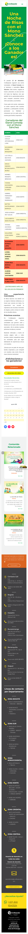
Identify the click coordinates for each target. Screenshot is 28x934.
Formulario (14, 565)
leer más (20, 476)
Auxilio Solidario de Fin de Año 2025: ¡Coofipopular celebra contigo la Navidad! (13, 397)
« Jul (5, 422)
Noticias (14, 498)
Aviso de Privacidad (14, 928)
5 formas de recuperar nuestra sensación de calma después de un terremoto (12, 382)
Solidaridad (14, 473)
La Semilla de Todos (9, 386)
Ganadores (14, 367)
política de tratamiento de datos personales (14, 925)
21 (16, 415)
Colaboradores (14, 887)
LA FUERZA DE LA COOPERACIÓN (13, 388)
